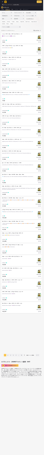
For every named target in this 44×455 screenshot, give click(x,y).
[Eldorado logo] (5, 1)
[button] (3, 21)
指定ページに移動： (30, 355)
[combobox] (7, 12)
